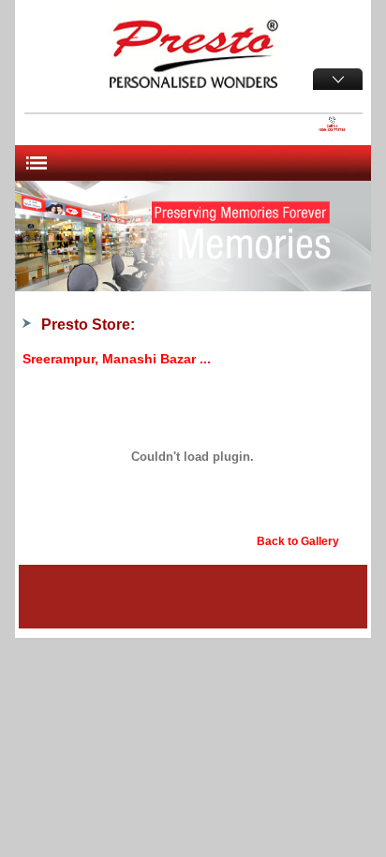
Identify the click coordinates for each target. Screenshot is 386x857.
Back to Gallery (298, 541)
